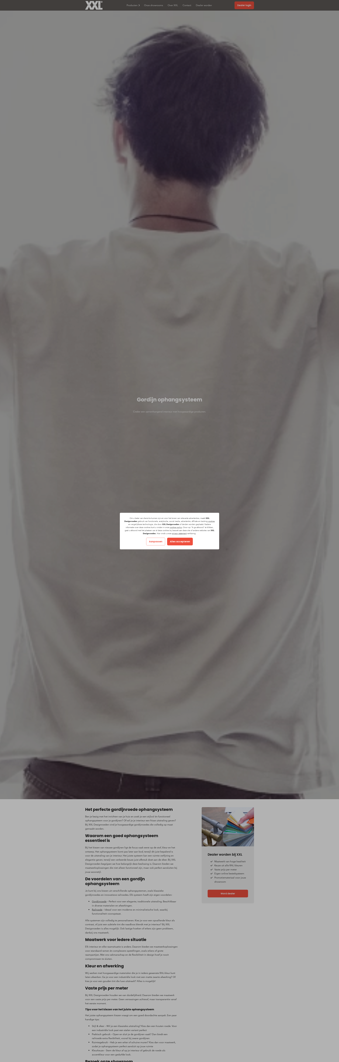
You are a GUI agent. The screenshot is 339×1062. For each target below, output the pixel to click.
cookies (211, 521)
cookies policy (176, 527)
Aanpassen (155, 541)
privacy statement (179, 533)
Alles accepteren (180, 541)
